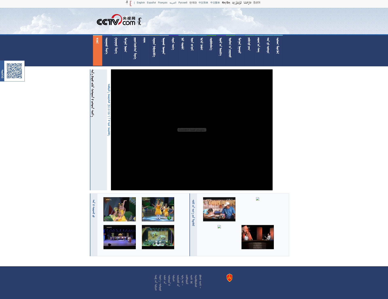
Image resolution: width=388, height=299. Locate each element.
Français (162, 2)
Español (151, 2)
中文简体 (203, 2)
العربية (173, 2)
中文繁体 (215, 2)
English (141, 2)
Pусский (182, 2)
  (93, 208)
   (193, 213)
